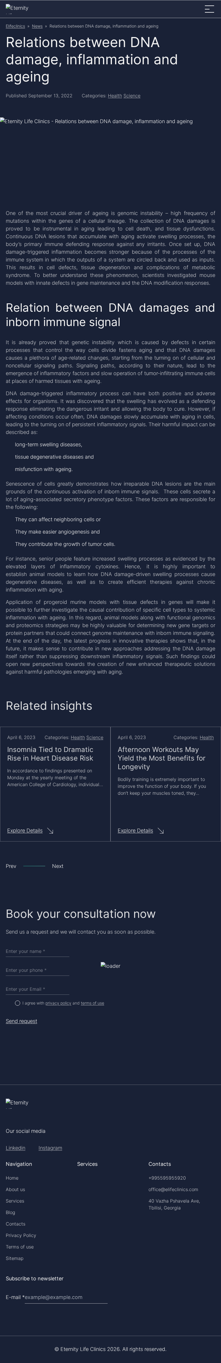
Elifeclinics (15, 26)
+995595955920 (167, 1178)
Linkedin (15, 1148)
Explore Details (25, 830)
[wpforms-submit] (213, 1282)
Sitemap (15, 1258)
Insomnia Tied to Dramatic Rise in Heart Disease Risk (50, 753)
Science (131, 95)
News (37, 26)
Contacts (15, 1224)
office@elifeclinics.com (173, 1189)
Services (15, 1201)
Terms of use (20, 1247)
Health (115, 95)
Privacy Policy (21, 1235)
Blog (10, 1212)
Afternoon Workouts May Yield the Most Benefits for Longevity (161, 758)
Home (12, 1178)
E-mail (15, 1297)
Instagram (50, 1148)
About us (15, 1189)
